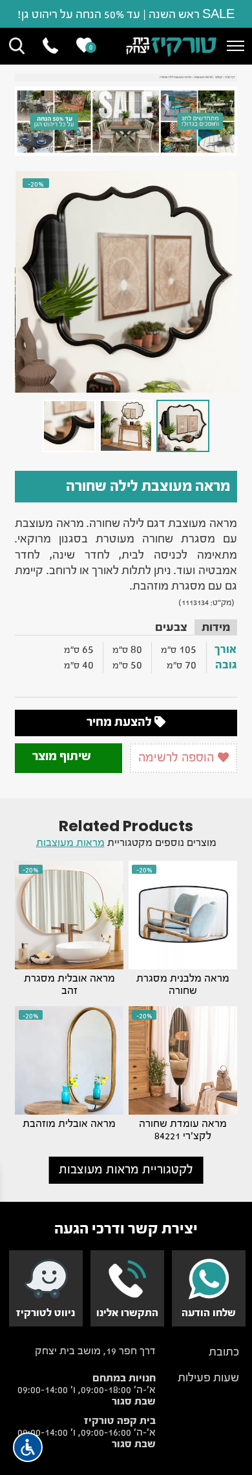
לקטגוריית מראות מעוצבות (126, 1169)
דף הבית (230, 77)
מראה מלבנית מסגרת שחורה (182, 984)
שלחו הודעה (209, 1312)
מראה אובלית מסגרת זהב (69, 984)
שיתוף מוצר (63, 755)
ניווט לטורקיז (45, 1312)
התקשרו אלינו (127, 1312)
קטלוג (218, 77)
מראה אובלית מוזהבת (69, 1123)
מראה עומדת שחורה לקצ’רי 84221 (183, 1129)
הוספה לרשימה (177, 757)
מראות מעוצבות (203, 77)
